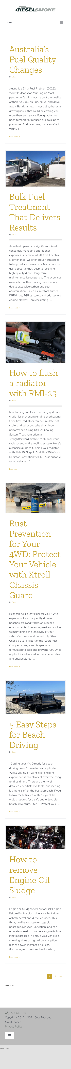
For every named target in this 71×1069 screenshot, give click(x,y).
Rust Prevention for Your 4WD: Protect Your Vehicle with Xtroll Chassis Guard (35, 559)
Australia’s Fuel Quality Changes (32, 59)
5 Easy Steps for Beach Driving (32, 734)
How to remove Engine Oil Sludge (29, 874)
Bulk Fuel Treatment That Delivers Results (34, 212)
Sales (14, 77)
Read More (13, 136)
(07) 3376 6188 (23, 1013)
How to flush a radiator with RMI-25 (33, 383)
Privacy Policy (13, 1026)
